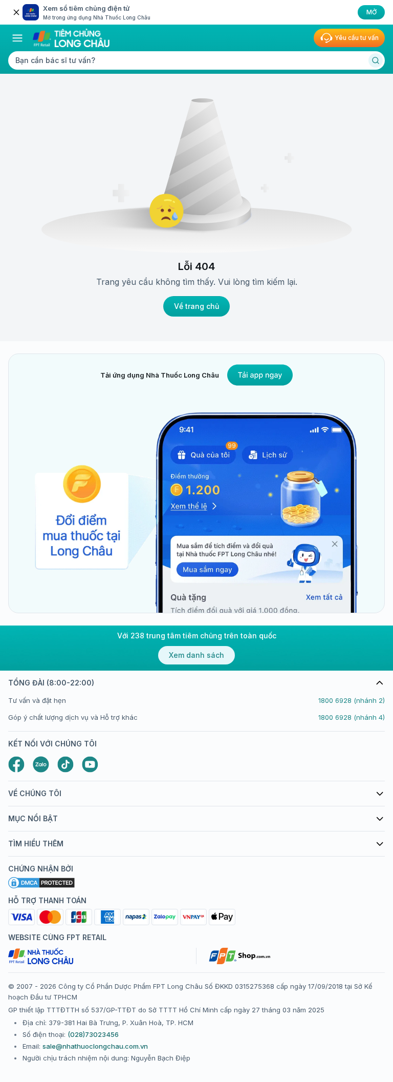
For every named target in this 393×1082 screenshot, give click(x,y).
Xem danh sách (196, 655)
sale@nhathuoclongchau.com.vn (95, 1046)
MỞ (371, 12)
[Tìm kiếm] (375, 60)
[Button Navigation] (17, 38)
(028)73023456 (93, 1034)
